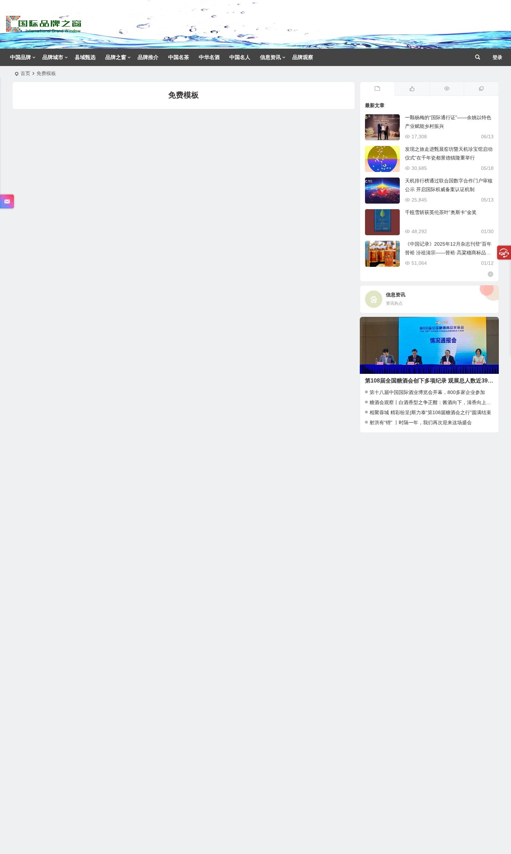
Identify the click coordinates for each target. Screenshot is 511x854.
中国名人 (239, 57)
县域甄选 (85, 57)
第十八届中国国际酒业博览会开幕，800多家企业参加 (427, 392)
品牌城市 (52, 57)
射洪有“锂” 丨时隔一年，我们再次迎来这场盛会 (421, 422)
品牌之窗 (115, 57)
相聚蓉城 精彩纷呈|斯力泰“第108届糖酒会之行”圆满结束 (430, 412)
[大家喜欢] (412, 89)
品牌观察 (302, 57)
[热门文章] (446, 89)
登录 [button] (497, 57)
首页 (25, 73)
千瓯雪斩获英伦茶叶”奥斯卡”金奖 (441, 212)
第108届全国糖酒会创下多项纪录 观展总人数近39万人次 (434, 381)
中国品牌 (20, 57)
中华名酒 (209, 57)
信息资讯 (270, 57)
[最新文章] (377, 89)
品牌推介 (148, 57)
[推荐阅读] (481, 89)
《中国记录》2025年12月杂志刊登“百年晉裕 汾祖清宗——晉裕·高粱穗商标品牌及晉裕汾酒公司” (448, 252)
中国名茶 (178, 57)
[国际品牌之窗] (43, 29)
